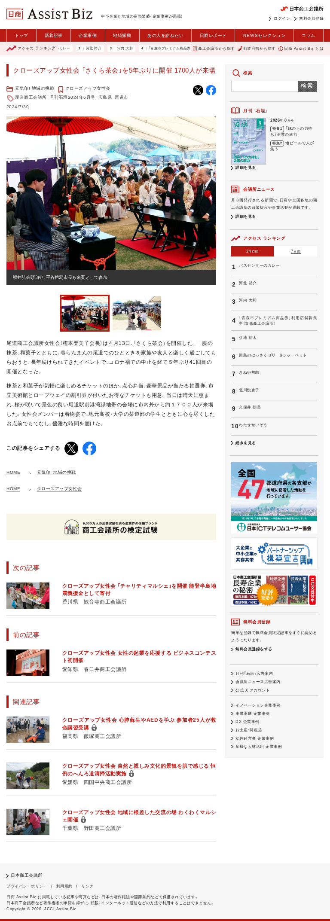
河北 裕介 (78, 48)
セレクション (264, 35)
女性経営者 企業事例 (254, 738)
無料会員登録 (311, 18)
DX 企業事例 (247, 722)
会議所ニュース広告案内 (258, 682)
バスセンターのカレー (259, 265)
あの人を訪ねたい (165, 35)
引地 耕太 (248, 337)
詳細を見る (245, 167)
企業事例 (88, 35)
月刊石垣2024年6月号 (72, 97)
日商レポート (213, 35)
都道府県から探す (259, 48)
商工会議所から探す (216, 48)
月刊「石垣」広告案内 (254, 673)
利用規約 (64, 886)
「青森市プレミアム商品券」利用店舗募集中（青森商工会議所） (182, 48)
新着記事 (54, 35)
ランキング (37, 48)
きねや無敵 (249, 372)
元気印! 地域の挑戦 (34, 88)
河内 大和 (110, 48)
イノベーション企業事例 (258, 705)
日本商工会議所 (27, 875)
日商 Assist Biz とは (304, 48)
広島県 (105, 97)
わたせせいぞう (253, 425)
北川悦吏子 (249, 390)
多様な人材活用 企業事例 (258, 746)
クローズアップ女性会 (87, 88)
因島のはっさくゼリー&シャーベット (273, 355)
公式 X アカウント (252, 690)
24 (252, 251)
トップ (21, 35)
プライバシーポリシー (26, 886)
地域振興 (122, 35)
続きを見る (245, 443)
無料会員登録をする (253, 649)
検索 (307, 85)
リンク (87, 886)
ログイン (282, 18)
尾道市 (121, 97)
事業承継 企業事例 (252, 713)
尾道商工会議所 (31, 97)
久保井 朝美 (250, 407)
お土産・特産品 (248, 730)
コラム (308, 35)
